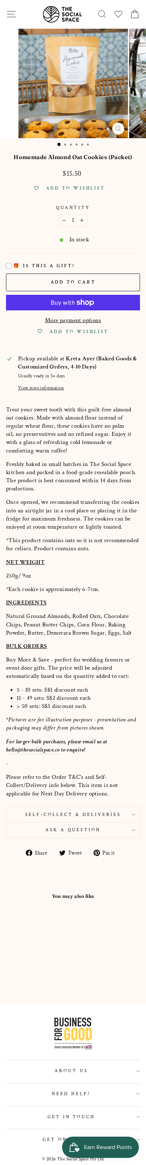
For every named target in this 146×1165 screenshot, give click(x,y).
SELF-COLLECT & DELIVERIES (72, 814)
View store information (41, 388)
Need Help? (71, 1094)
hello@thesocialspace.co (33, 750)
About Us (71, 1071)
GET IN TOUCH (71, 1117)
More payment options (73, 320)
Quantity (73, 207)
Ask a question (73, 830)
